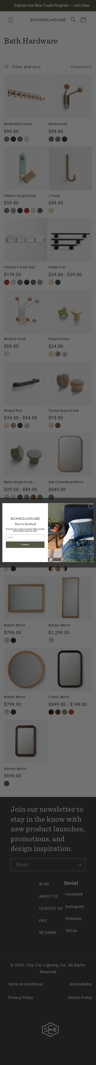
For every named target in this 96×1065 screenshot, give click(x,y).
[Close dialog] (91, 506)
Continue (25, 544)
